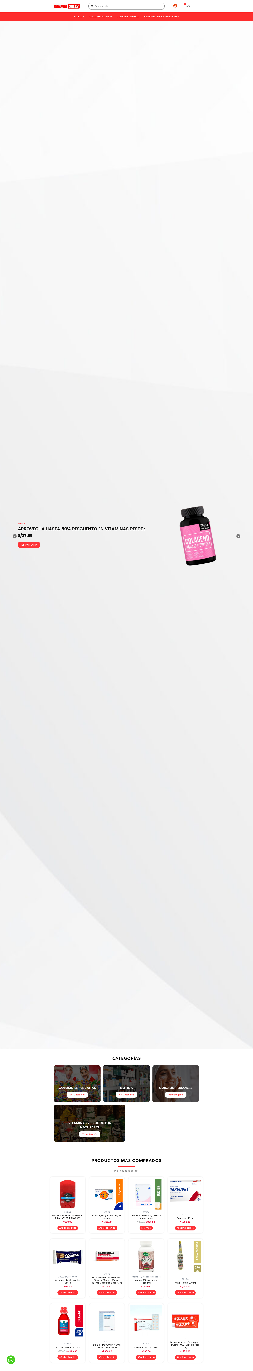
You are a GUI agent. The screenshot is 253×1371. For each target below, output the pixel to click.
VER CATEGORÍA (29, 544)
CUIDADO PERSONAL (99, 16)
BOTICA (78, 16)
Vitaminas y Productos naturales (161, 16)
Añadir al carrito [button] (67, 1228)
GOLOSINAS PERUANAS (128, 16)
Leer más (146, 1228)
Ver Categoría (77, 1094)
